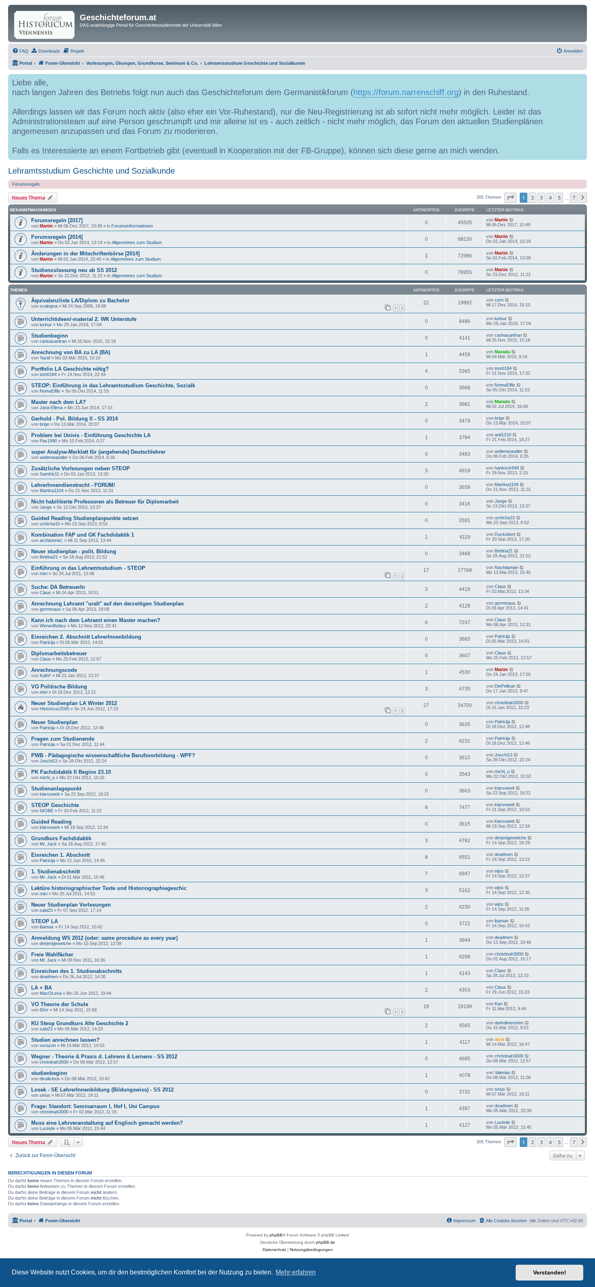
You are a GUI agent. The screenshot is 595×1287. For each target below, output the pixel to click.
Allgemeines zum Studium (137, 242)
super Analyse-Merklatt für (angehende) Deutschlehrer (98, 452)
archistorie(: (51, 540)
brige (44, 424)
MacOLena (51, 993)
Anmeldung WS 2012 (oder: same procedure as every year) (104, 938)
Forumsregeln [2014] (57, 237)
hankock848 (507, 467)
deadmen (504, 854)
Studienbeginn (49, 336)
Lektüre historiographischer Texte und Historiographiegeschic (109, 888)
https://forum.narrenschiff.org (406, 92)
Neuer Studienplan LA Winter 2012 (74, 703)
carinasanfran (53, 341)
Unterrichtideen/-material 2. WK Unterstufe (83, 319)
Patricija (47, 642)
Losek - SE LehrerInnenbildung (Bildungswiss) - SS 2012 (102, 1090)
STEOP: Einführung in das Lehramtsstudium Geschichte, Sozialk (113, 385)
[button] (510, 197)
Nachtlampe (506, 567)
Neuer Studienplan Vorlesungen (71, 905)
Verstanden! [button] (549, 1272)
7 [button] (573, 197)
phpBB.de (325, 1242)
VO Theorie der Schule (59, 1004)
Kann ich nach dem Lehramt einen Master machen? (95, 620)
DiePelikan (505, 686)
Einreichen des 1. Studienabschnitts (76, 971)
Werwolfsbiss (53, 625)
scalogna (48, 306)
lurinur (46, 324)
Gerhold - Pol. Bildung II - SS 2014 (74, 419)
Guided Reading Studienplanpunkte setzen (84, 518)
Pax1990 (48, 440)
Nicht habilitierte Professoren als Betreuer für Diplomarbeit (104, 502)
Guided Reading (51, 822)
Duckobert (505, 534)
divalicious (50, 1078)
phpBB (276, 1235)
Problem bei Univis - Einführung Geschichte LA (91, 435)
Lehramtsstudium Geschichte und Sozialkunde (91, 170)
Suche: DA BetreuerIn (58, 587)
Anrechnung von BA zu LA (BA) (70, 352)
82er (44, 1009)
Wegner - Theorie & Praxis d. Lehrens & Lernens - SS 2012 (104, 1056)
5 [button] (559, 197)
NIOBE (46, 810)
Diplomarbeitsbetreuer (59, 653)
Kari (498, 1003)
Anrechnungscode (54, 670)
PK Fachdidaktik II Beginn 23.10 (71, 772)
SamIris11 (49, 473)
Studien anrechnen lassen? (65, 1040)
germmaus (50, 609)
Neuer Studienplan (54, 722)
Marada (502, 351)
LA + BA (41, 988)
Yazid (45, 357)
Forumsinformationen (132, 225)
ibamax (47, 926)
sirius (45, 1095)
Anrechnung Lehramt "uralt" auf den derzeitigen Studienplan (107, 604)
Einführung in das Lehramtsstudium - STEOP (88, 568)
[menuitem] (20, 51)
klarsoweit (50, 794)
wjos (499, 871)
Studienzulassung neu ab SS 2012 (74, 270)
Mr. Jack (48, 843)
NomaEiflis (50, 391)
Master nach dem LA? (58, 402)
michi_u (47, 777)
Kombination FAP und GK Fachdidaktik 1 (82, 535)
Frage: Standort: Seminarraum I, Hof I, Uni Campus (95, 1106)
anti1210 (503, 434)
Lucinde (47, 1128)
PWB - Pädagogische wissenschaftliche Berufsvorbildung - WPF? (113, 755)
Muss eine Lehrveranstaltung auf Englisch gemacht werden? (107, 1123)
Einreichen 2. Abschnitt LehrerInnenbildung (86, 637)
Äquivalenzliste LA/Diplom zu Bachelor (80, 300)
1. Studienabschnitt (55, 872)
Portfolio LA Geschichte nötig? (70, 369)
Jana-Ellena (51, 407)
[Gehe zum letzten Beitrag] (511, 219)
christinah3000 (509, 702)
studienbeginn (49, 1073)
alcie (499, 1039)
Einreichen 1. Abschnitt (60, 855)
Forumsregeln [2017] (57, 220)
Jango (46, 507)
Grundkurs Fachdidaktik (61, 838)
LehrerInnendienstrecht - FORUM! (73, 485)
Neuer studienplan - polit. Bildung (73, 551)
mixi (43, 573)
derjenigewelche (510, 837)
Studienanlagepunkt (56, 789)
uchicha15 (50, 523)
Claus (45, 592)
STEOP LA (44, 921)
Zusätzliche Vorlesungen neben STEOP (80, 468)
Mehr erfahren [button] (296, 1272)
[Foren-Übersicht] (45, 23)
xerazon (48, 1045)
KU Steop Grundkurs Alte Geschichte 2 (79, 1023)
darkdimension (509, 1022)
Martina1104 (52, 490)
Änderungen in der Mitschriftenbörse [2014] (85, 254)
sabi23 (46, 910)
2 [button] (532, 197)
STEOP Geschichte (55, 805)
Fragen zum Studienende (62, 739)
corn (499, 299)
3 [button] (541, 197)
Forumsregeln (26, 184)
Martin (46, 225)
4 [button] (550, 197)
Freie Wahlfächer (52, 954)
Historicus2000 (54, 708)
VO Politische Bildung (59, 687)
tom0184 (48, 374)
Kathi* (45, 675)
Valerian (502, 1072)
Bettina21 (49, 556)
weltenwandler (54, 457)
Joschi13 (48, 760)
